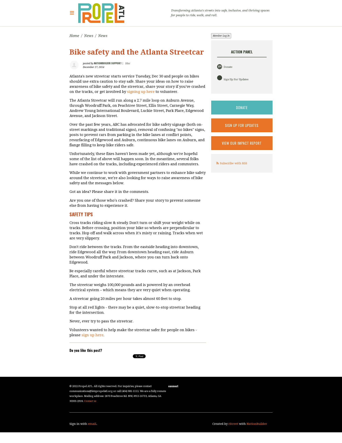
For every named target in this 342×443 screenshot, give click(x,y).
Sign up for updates (241, 125)
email (92, 424)
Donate (227, 66)
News (88, 36)
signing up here (141, 92)
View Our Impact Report (242, 143)
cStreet (233, 424)
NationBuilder (257, 424)
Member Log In (221, 35)
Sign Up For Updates (235, 79)
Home (74, 36)
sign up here (93, 335)
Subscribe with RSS (233, 163)
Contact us (90, 401)
